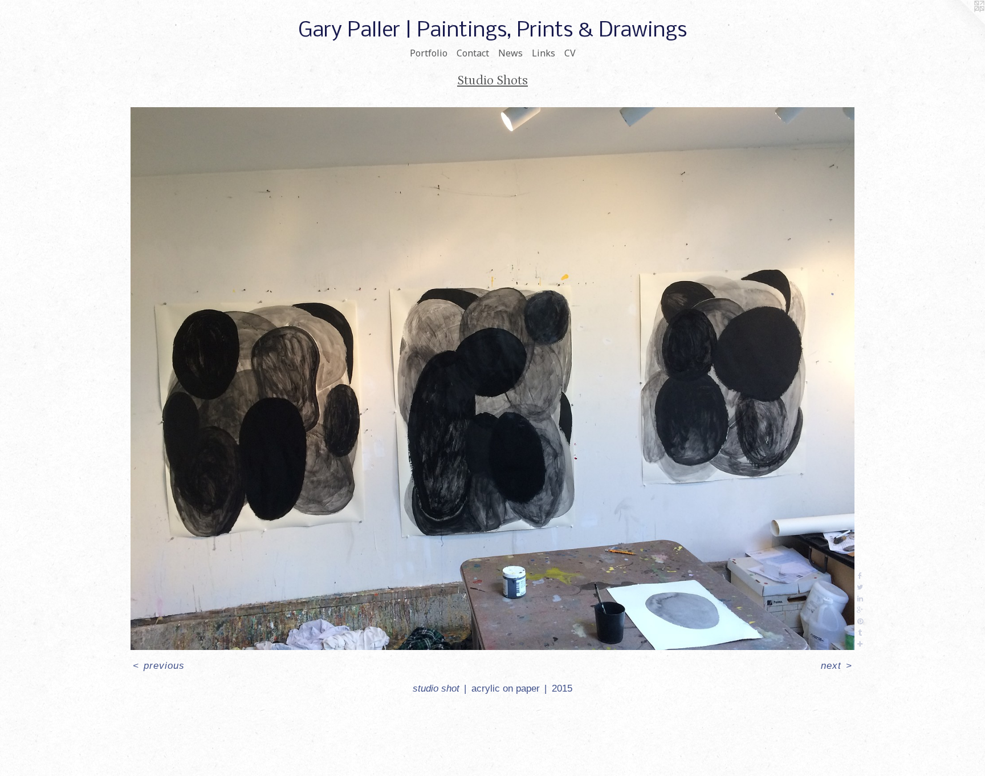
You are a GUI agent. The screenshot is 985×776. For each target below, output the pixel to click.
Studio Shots (492, 80)
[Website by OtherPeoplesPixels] (962, 23)
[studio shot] (492, 379)
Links (543, 53)
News (510, 53)
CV (570, 53)
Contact (473, 53)
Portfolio (428, 53)
